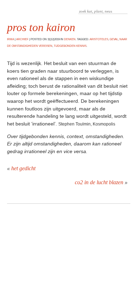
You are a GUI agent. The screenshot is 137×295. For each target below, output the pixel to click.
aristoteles (99, 39)
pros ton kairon (41, 27)
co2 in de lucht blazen (99, 182)
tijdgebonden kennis (70, 46)
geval (114, 39)
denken (70, 39)
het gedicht (23, 168)
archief (22, 39)
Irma (10, 39)
